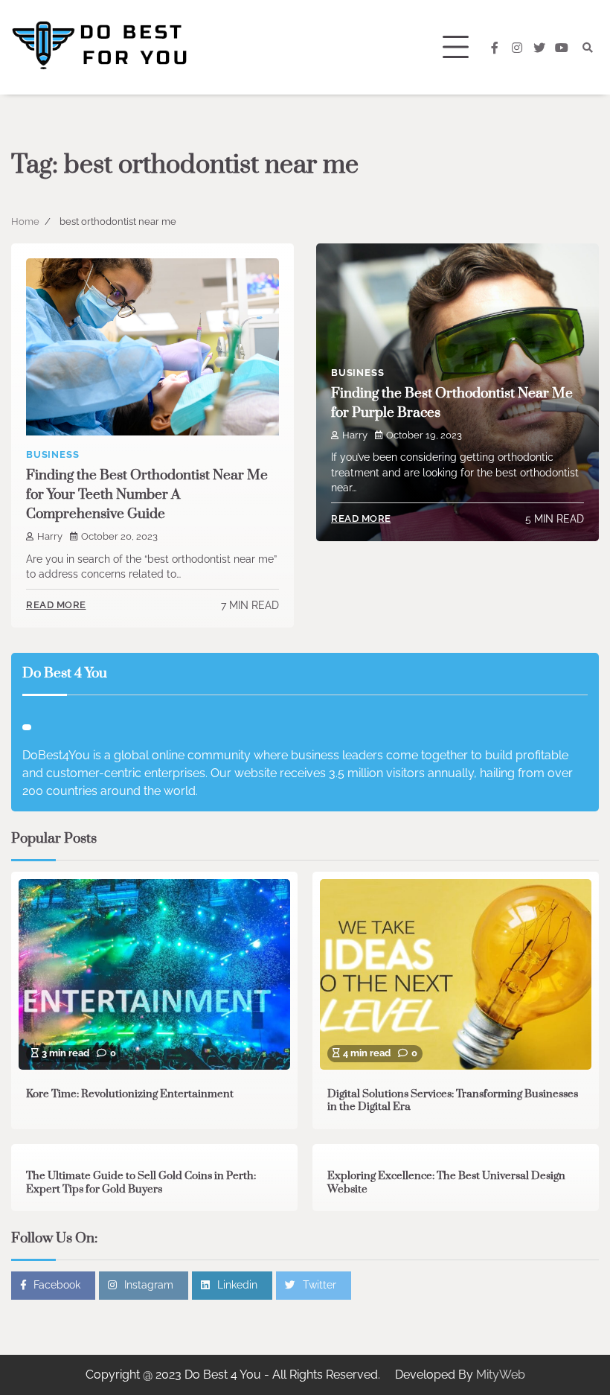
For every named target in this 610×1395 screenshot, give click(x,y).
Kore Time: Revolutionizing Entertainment (130, 1094)
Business (52, 454)
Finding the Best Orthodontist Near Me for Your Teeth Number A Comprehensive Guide (147, 495)
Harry (49, 536)
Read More (56, 604)
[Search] (588, 47)
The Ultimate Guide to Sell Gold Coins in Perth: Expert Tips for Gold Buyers (141, 1182)
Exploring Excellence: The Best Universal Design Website (446, 1182)
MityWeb (500, 1374)
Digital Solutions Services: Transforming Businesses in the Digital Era (452, 1101)
